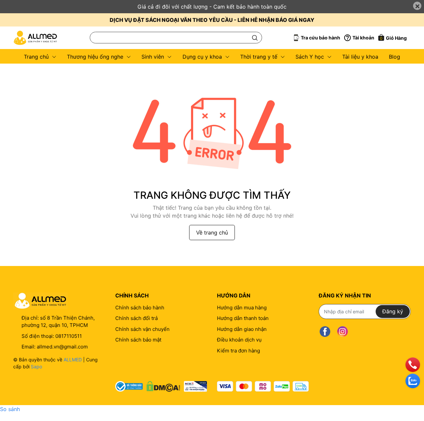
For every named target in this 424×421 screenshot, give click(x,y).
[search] (255, 37)
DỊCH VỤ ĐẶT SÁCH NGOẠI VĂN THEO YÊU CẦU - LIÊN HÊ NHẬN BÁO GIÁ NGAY (212, 20)
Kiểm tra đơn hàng (238, 350)
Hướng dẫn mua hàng (242, 307)
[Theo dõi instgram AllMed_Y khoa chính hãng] (342, 331)
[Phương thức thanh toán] (263, 386)
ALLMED (73, 359)
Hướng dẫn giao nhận (242, 329)
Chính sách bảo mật (138, 340)
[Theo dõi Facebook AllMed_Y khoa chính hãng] (325, 331)
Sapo (36, 366)
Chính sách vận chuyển (142, 329)
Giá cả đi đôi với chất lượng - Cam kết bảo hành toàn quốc (212, 6)
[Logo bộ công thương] (161, 385)
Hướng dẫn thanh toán (243, 318)
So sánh (10, 409)
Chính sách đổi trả (136, 318)
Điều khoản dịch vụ (239, 340)
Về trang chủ (212, 232)
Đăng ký (392, 311)
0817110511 (68, 336)
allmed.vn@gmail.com (62, 346)
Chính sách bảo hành (139, 307)
